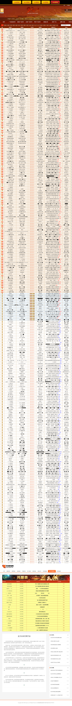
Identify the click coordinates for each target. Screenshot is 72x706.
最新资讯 (8, 571)
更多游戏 (34, 571)
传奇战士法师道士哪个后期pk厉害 (56, 651)
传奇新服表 (45, 571)
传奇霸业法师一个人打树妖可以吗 (56, 695)
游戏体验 (18, 571)
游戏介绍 (39, 571)
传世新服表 (59, 571)
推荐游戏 (13, 571)
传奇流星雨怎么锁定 (54, 648)
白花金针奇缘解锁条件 (54, 680)
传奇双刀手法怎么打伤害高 (55, 662)
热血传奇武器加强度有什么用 (56, 655)
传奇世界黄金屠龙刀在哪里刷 (56, 644)
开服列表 (24, 571)
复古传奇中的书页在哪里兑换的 (56, 637)
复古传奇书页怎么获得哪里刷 (56, 673)
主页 (4, 571)
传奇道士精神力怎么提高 (55, 641)
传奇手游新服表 (52, 571)
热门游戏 (29, 571)
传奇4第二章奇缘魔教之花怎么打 (56, 677)
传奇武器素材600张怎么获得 (56, 658)
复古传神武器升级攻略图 (55, 684)
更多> (68, 667)
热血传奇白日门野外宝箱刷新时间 (56, 670)
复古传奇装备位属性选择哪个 (56, 691)
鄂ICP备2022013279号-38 (49, 702)
